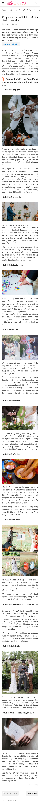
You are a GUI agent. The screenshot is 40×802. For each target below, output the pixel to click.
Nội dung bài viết (10, 44)
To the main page (10, 793)
